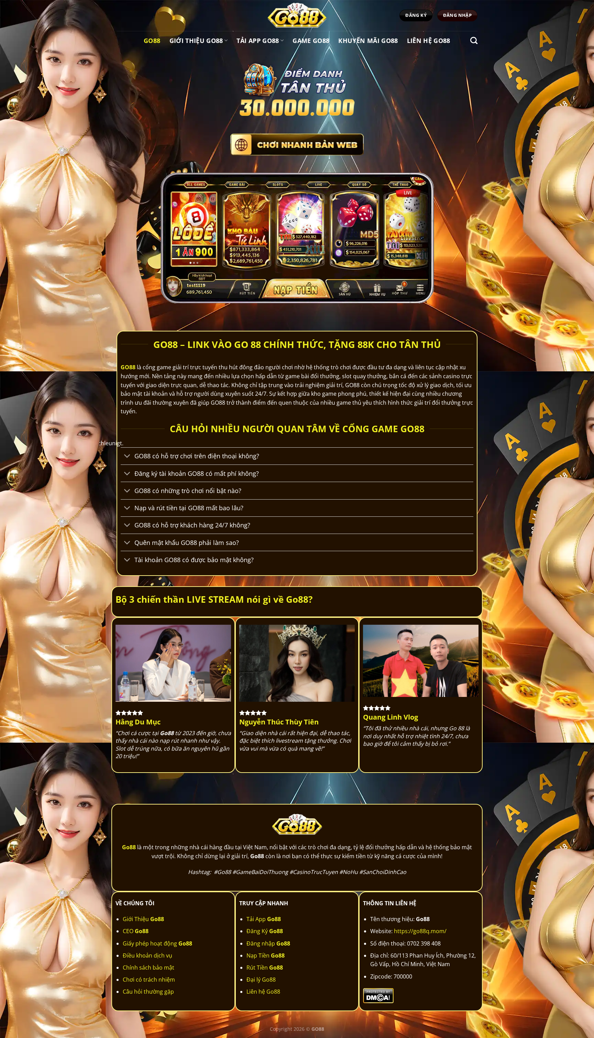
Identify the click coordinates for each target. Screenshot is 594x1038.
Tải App (263, 919)
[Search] (473, 40)
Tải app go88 (257, 40)
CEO (135, 931)
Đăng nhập (268, 943)
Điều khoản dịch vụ (147, 955)
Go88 (152, 40)
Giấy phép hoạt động (157, 943)
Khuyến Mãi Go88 (368, 40)
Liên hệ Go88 (428, 40)
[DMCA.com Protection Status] (378, 995)
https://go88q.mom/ (420, 931)
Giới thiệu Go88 (196, 40)
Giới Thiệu (143, 919)
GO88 (128, 367)
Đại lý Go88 (261, 979)
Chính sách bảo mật (148, 967)
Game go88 (311, 40)
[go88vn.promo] (297, 15)
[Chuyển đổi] (127, 456)
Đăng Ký (264, 931)
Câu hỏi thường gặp (148, 991)
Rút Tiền (264, 967)
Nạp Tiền (265, 955)
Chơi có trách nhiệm (149, 979)
